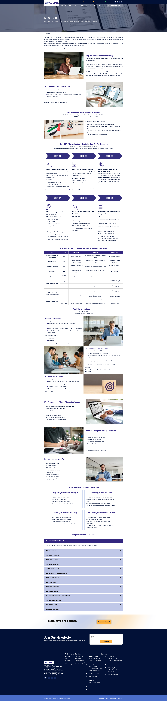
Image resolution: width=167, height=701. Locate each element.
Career (87, 5)
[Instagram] (119, 2)
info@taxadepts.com (98, 2)
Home (61, 5)
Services (75, 5)
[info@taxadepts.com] (93, 1)
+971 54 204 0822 (87, 2)
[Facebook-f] (49, 678)
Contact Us (97, 5)
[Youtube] (121, 2)
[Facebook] (117, 2)
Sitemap (120, 698)
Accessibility (113, 698)
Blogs (91, 5)
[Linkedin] (115, 2)
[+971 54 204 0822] (83, 1)
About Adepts (68, 5)
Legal (107, 698)
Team (82, 5)
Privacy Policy (101, 698)
